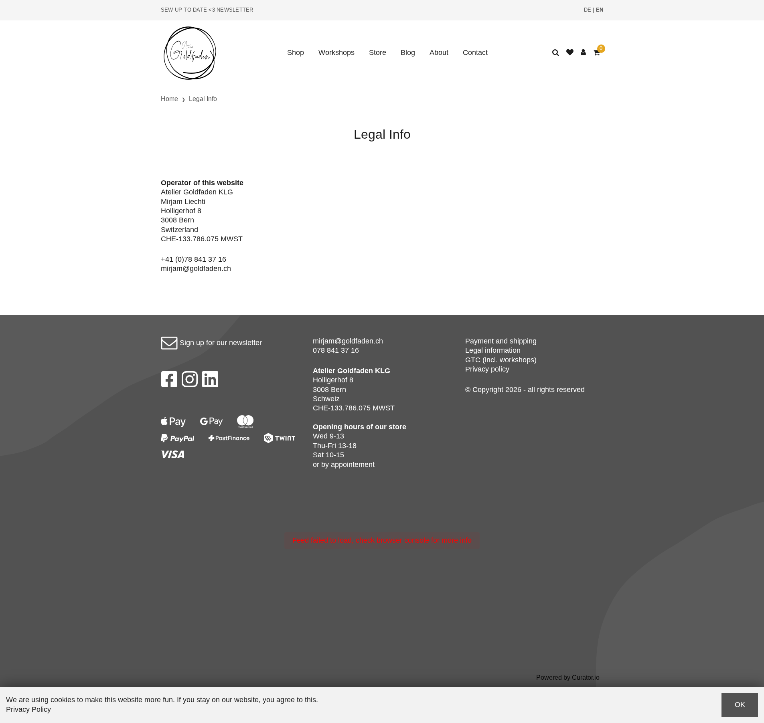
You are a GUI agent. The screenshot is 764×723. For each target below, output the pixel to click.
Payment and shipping (501, 341)
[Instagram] (189, 381)
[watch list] (570, 52)
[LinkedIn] (210, 381)
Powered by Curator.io (568, 677)
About (439, 52)
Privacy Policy (28, 709)
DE (588, 10)
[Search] (556, 52)
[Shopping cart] (597, 52)
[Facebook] (169, 381)
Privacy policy (487, 369)
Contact (475, 52)
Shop (295, 52)
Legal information (493, 350)
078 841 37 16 (336, 350)
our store (390, 427)
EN (600, 10)
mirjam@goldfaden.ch (196, 269)
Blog (408, 52)
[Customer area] (583, 52)
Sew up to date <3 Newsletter (207, 10)
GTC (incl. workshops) (501, 360)
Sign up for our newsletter (220, 343)
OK (740, 705)
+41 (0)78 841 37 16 (193, 259)
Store (377, 52)
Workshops (336, 52)
